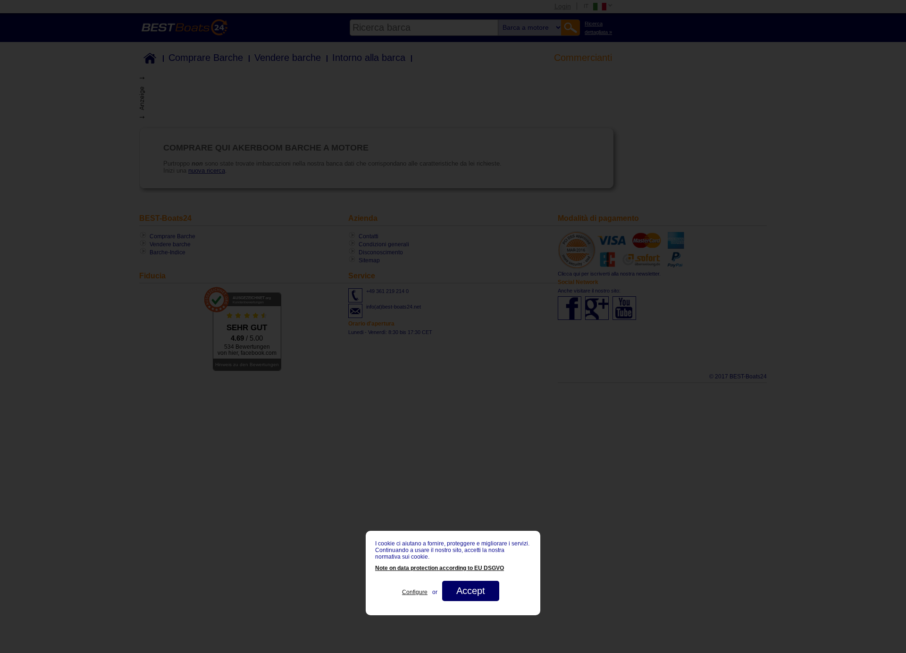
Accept (470, 591)
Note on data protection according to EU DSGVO (439, 568)
